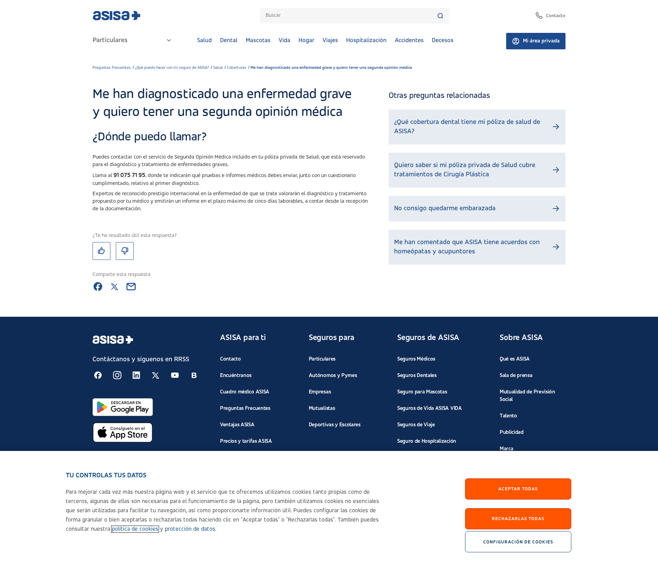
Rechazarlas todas (518, 518)
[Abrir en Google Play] (123, 407)
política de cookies (135, 529)
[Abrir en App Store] (123, 432)
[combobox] (351, 15)
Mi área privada (541, 41)
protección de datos (190, 529)
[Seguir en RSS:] (98, 375)
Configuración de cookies (518, 541)
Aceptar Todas (518, 489)
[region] (329, 508)
